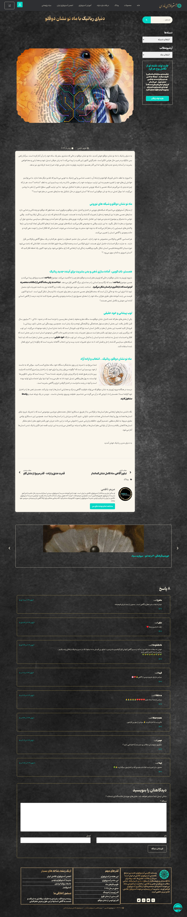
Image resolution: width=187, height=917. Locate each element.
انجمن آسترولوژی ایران (65, 5)
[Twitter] (139, 900)
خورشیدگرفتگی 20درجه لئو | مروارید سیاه (150, 556)
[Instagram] (153, 900)
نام (165, 836)
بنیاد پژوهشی (46, 5)
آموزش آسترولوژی (85, 5)
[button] (9, 548)
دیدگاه (163, 801)
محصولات (127, 5)
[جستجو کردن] (146, 19)
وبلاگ (116, 5)
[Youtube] (148, 900)
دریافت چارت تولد (103, 5)
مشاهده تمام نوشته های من (102, 506)
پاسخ (160, 608)
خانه (138, 5)
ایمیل (88, 836)
